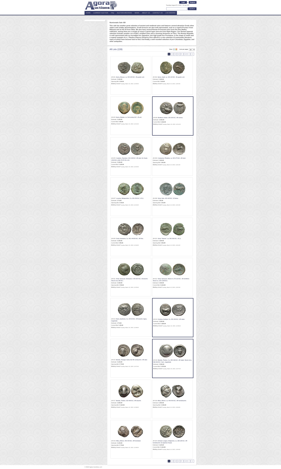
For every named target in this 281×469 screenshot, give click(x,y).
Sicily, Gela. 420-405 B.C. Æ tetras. (168, 198)
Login (183, 2)
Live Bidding (170, 13)
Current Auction (100, 13)
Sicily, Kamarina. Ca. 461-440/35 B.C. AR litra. (129, 238)
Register (192, 2)
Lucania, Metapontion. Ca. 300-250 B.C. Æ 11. (130, 198)
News (137, 13)
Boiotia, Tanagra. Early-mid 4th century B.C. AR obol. (131, 360)
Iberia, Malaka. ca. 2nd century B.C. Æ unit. (129, 117)
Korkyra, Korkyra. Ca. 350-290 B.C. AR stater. (171, 319)
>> (192, 54)
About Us (146, 13)
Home (88, 13)
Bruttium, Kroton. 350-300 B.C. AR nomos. (170, 117)
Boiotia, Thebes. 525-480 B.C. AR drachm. (128, 400)
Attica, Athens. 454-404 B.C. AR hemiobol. (128, 441)
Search (192, 9)
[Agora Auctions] (101, 4)
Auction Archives (124, 13)
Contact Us (158, 13)
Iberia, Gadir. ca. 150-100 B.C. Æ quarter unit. (171, 77)
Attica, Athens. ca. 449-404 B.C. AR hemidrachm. (172, 400)
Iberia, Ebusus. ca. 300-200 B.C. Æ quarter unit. (130, 77)
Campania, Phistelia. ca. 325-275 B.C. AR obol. (172, 158)
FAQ (112, 13)
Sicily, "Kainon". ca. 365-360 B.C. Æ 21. (169, 238)
